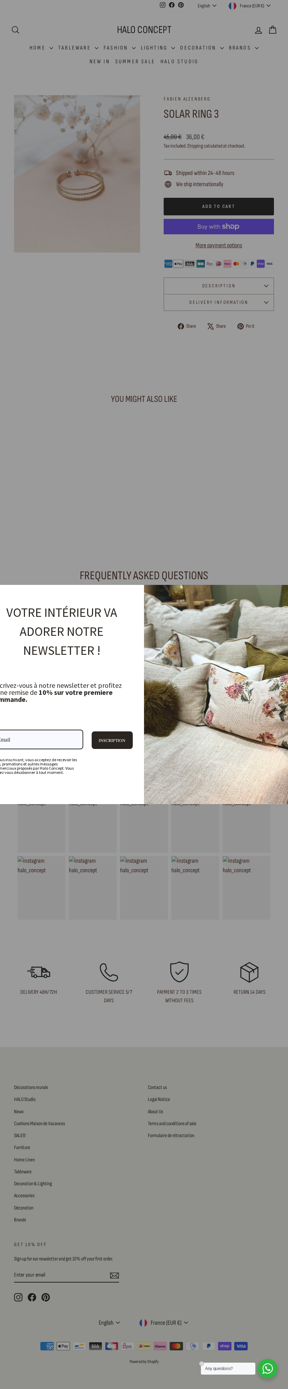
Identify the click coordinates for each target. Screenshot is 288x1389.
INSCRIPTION (112, 740)
